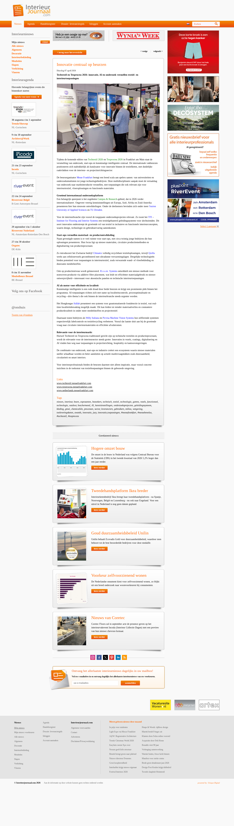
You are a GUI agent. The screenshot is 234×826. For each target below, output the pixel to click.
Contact (74, 732)
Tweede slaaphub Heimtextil (153, 772)
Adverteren (75, 737)
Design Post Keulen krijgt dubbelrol (156, 767)
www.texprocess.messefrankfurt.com (74, 387)
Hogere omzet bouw (108, 448)
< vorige (144, 51)
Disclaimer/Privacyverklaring (83, 741)
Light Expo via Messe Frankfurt (122, 732)
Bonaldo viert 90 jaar (150, 745)
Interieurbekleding (21, 57)
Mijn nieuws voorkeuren (24, 732)
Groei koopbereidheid (118, 763)
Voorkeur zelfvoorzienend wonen (118, 575)
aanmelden (130, 683)
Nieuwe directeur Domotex (120, 758)
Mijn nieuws (18, 42)
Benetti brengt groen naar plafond (122, 754)
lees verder (99, 467)
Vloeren (16, 72)
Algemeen (17, 50)
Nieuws (17, 24)
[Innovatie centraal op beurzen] (108, 118)
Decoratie (16, 53)
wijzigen (45, 42)
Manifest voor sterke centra (153, 758)
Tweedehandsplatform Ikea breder (119, 490)
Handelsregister (47, 24)
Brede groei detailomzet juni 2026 (155, 763)
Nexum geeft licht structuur (120, 749)
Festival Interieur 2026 (118, 772)
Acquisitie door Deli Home (153, 740)
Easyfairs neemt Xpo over (119, 745)
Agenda (31, 24)
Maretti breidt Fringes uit (152, 732)
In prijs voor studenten (118, 727)
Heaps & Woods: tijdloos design (155, 727)
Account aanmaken (112, 24)
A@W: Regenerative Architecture (122, 736)
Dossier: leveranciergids (72, 24)
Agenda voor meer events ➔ (26, 97)
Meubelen (17, 61)
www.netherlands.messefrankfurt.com (75, 390)
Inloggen (93, 24)
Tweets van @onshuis (22, 315)
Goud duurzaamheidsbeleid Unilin (120, 533)
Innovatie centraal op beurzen (81, 64)
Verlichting (17, 68)
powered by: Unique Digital (209, 783)
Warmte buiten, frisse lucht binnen (155, 754)
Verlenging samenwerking (152, 749)
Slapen (15, 65)
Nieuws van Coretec (108, 617)
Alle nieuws (17, 46)
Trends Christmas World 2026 (121, 740)
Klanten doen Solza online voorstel (156, 736)
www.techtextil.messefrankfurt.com (74, 383)
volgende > (158, 51)
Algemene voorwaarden (80, 728)
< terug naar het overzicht (69, 52)
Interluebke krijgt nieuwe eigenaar (123, 767)
